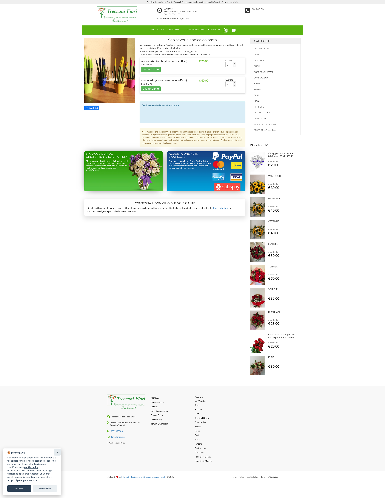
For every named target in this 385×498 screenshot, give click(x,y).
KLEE (271, 357)
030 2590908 (258, 9)
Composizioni (261, 77)
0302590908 (117, 431)
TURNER (272, 266)
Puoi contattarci (221, 208)
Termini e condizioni (159, 424)
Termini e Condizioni (269, 477)
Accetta (19, 488)
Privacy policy (157, 415)
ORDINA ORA (150, 69)
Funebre (259, 107)
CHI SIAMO (174, 29)
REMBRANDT (275, 311)
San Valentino (262, 48)
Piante (257, 89)
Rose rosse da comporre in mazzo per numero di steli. (281, 336)
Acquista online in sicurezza (183, 155)
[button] (225, 30)
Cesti (256, 95)
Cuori (257, 66)
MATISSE (273, 243)
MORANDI (274, 198)
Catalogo (155, 29)
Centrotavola (262, 112)
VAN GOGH (274, 175)
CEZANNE (273, 221)
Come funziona (157, 402)
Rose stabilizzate (264, 72)
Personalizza (45, 488)
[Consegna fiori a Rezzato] (117, 14)
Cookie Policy (252, 477)
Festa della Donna (265, 124)
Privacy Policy (238, 477)
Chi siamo (155, 398)
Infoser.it (125, 477)
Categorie (262, 41)
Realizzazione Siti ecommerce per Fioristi (148, 477)
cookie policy (31, 467)
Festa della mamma (265, 130)
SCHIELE (272, 289)
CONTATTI (214, 29)
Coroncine (260, 118)
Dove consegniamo (159, 411)
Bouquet (259, 60)
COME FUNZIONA (194, 29)
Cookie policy (156, 419)
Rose (256, 54)
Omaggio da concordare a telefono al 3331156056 (281, 155)
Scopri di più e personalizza (22, 480)
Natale (258, 83)
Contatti (154, 406)
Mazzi (257, 101)
